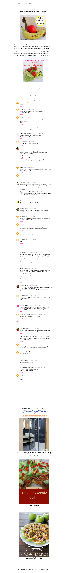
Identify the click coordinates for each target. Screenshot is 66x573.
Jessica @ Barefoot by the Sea (27, 133)
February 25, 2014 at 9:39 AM (39, 367)
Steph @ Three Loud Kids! (26, 321)
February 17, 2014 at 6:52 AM (30, 239)
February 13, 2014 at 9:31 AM (33, 102)
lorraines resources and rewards (27, 224)
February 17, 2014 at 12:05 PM (31, 252)
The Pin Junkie (27, 157)
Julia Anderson (23, 285)
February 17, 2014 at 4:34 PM (36, 260)
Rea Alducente (23, 175)
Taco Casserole (34, 505)
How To (34, 95)
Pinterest (25, 3)
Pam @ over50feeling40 (25, 328)
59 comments (36, 561)
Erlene (21, 344)
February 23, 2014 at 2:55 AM (32, 360)
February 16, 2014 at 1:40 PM (30, 208)
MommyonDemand (24, 305)
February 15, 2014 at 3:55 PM (28, 167)
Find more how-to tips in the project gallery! (33, 60)
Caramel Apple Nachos (34, 558)
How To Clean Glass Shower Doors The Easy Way (34, 452)
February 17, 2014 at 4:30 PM (36, 157)
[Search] (51, 3)
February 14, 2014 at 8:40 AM (39, 133)
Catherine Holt (23, 360)
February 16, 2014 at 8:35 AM (27, 200)
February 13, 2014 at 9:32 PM (31, 117)
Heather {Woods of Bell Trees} (27, 127)
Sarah (21, 141)
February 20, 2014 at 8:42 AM (37, 328)
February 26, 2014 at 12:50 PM (29, 375)
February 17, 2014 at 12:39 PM (31, 268)
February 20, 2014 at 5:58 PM (29, 344)
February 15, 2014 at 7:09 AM (29, 147)
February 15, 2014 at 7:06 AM (28, 141)
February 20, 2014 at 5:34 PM (43, 336)
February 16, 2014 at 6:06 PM (30, 232)
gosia (21, 109)
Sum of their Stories (24, 182)
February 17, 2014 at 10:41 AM (31, 246)
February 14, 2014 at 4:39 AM (39, 127)
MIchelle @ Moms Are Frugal (26, 314)
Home (19, 3)
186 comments (35, 455)
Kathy (21, 375)
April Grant (22, 208)
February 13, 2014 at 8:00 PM (28, 109)
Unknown (22, 216)
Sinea (21, 167)
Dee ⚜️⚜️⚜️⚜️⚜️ (24, 102)
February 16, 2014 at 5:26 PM (40, 224)
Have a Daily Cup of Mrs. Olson (27, 351)
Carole (21, 148)
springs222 (22, 117)
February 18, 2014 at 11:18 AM (30, 295)
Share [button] (33, 93)
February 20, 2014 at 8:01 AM (37, 320)
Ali (20, 200)
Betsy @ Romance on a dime (27, 367)
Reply (21, 106)
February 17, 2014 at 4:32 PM (36, 191)
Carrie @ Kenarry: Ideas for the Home (28, 336)
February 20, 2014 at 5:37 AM (39, 314)
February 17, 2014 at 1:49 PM (32, 285)
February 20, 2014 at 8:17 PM (40, 351)
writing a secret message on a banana (37, 88)
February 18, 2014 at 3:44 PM (35, 305)
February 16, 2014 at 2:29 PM (30, 216)
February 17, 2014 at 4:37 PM (36, 277)
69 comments (36, 508)
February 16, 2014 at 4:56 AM (35, 182)
